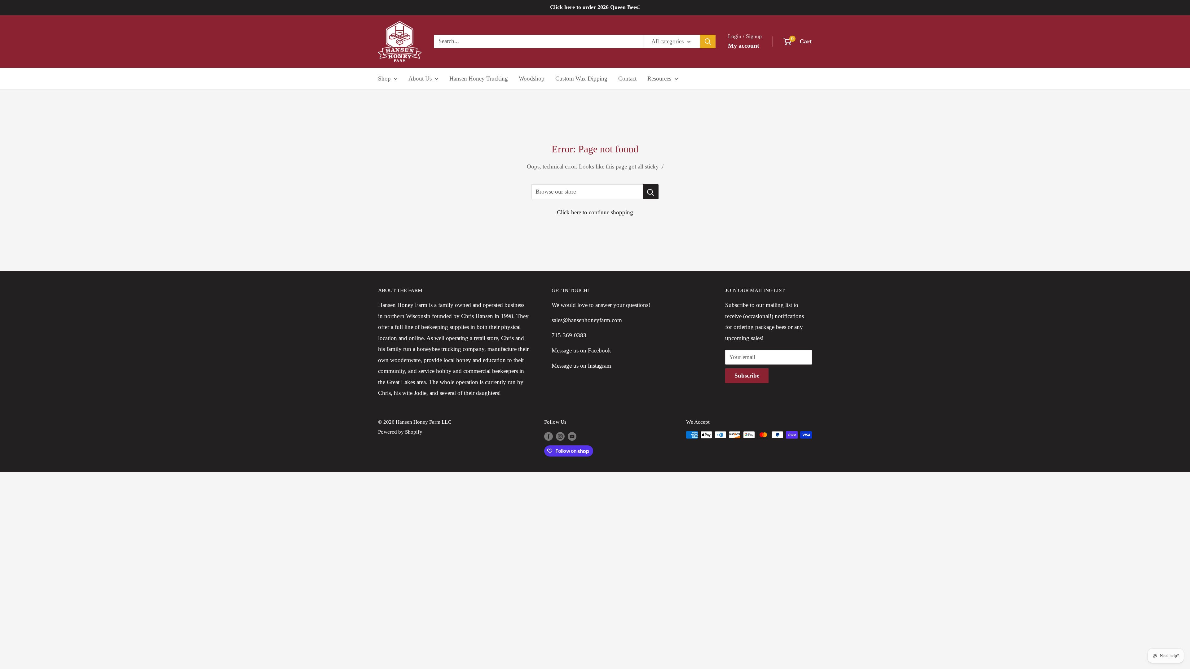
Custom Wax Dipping (581, 78)
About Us (420, 78)
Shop (384, 78)
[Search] (708, 41)
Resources (659, 78)
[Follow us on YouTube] (572, 436)
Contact (627, 78)
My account (743, 45)
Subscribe (746, 375)
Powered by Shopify (400, 432)
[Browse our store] (651, 191)
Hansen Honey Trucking (478, 78)
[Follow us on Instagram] (560, 436)
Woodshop (531, 78)
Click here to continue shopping (595, 212)
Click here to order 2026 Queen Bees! (595, 7)
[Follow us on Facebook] (548, 436)
